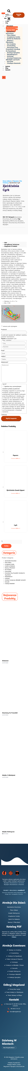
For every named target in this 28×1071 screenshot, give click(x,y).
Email (3, 350)
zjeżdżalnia (6, 221)
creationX (21, 890)
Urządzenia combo (9, 564)
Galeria (7, 66)
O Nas (5, 17)
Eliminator (5, 661)
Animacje (7, 578)
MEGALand (13, 221)
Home (7, 15)
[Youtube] (17, 873)
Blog (6, 68)
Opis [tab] (5, 242)
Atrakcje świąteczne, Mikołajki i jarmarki (13, 59)
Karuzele (7, 582)
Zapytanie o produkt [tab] (10, 246)
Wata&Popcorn (8, 576)
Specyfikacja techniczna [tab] (11, 244)
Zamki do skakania (13, 39)
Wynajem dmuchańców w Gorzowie (14, 883)
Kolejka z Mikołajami (8, 775)
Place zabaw (8, 562)
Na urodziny (13, 219)
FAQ (6, 23)
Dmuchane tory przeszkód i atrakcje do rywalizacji (13, 49)
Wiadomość (4, 362)
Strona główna (7, 181)
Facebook (4, 329)
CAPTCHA (4, 415)
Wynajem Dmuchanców (10, 223)
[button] (8, 11)
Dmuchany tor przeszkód (10, 713)
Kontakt (7, 70)
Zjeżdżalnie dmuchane (10, 32)
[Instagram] (11, 873)
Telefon (3, 356)
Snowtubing (8, 571)
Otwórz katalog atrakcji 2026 (12, 29)
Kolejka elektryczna (8, 832)
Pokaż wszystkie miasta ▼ (9, 1047)
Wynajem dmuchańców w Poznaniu (14, 884)
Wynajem (10, 26)
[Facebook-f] (4, 873)
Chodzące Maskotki (13, 63)
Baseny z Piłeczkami (9, 41)
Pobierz (14, 937)
